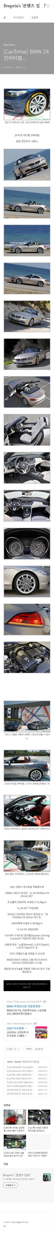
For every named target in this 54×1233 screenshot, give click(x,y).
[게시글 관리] (19, 1049)
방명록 (35, 17)
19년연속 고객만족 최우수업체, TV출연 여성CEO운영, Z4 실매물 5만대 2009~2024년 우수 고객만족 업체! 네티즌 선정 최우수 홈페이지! (18, 1033)
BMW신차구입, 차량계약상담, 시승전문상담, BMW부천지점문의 (26, 1011)
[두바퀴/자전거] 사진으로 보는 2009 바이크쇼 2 (20, 1091)
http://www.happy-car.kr (19, 1023)
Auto (9, 1061)
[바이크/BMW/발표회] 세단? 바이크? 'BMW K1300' (21, 1088)
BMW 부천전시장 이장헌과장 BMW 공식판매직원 (23, 1006)
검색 (41, 6)
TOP (48, 1223)
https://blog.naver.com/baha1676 (24, 1001)
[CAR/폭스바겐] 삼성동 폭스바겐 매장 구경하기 (20, 1076)
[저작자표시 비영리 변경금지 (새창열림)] (39, 1049)
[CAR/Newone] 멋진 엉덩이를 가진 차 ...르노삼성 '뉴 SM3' (20, 1072)
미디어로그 (18, 17)
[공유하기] (15, 1049)
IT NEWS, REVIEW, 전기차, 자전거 (18, 1179)
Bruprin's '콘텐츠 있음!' (25, 6)
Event (18, 1061)
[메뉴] (48, 6)
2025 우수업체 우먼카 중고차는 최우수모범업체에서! (18, 1028)
